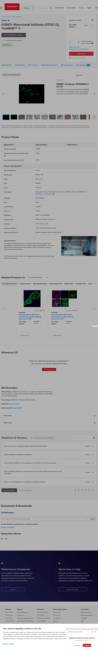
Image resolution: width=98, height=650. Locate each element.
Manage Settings (8, 644)
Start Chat (86, 645)
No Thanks (77, 645)
